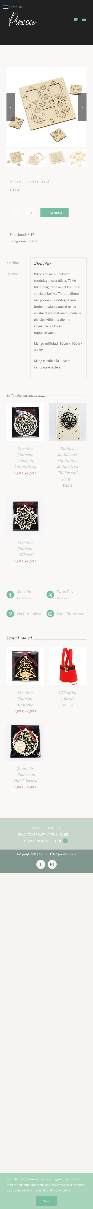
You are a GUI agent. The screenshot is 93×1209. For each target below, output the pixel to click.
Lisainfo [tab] (12, 274)
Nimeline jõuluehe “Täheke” (25, 548)
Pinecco (43, 854)
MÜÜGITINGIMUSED (38, 841)
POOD (52, 828)
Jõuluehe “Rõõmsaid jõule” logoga (25, 774)
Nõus (46, 1201)
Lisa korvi (54, 213)
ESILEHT (36, 828)
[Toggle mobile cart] (75, 19)
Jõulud (32, 241)
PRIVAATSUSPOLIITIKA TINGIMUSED (43, 834)
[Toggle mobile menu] (84, 19)
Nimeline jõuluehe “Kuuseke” (25, 698)
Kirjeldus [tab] (12, 263)
